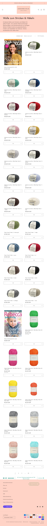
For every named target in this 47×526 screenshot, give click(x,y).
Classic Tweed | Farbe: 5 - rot (30, 255)
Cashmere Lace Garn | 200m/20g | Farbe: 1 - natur (33, 209)
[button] (2, 9)
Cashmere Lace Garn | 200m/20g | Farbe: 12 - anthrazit (13, 186)
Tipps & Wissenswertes (8, 502)
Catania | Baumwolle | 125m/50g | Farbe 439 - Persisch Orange (34, 400)
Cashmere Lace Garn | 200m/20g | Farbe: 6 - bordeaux (12, 114)
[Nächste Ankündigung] (44, 3)
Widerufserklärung (7, 496)
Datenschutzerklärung (8, 499)
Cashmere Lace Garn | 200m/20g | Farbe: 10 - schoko (12, 209)
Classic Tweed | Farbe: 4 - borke (10, 277)
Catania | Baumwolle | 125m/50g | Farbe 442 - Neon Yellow (13, 400)
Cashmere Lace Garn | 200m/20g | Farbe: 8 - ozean (12, 90)
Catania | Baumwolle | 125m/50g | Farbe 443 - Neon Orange (34, 369)
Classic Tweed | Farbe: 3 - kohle (31, 277)
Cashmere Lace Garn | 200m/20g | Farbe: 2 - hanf (12, 162)
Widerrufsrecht (25, 521)
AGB (4, 493)
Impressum (5, 491)
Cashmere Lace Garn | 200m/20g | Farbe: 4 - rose (12, 138)
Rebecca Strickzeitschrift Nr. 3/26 (10, 67)
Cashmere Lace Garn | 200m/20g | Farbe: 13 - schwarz (34, 162)
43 (28, 473)
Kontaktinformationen (35, 523)
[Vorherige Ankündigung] (2, 3)
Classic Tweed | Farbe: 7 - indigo (31, 232)
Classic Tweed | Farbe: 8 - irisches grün (11, 232)
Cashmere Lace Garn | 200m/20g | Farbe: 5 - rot (33, 114)
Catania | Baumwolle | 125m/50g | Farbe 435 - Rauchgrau (13, 431)
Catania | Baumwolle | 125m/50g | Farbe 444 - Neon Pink (12, 369)
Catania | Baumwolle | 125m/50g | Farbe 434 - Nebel (34, 431)
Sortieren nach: (19, 35)
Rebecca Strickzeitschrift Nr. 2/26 (10, 338)
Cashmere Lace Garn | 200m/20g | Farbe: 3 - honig (33, 138)
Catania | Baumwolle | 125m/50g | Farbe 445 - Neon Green (34, 331)
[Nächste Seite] (31, 473)
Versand (42, 521)
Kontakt (4, 488)
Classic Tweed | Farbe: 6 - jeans (10, 255)
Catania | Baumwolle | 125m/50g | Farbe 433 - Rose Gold (13, 461)
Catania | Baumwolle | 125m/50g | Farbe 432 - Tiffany (34, 461)
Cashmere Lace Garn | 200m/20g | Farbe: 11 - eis (34, 186)
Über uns (5, 485)
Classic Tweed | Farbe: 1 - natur (31, 300)
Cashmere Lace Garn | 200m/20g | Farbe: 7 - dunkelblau (33, 90)
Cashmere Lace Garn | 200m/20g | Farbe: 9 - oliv (33, 53)
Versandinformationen (7, 482)
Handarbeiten (12, 521)
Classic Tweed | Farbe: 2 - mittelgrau (11, 300)
